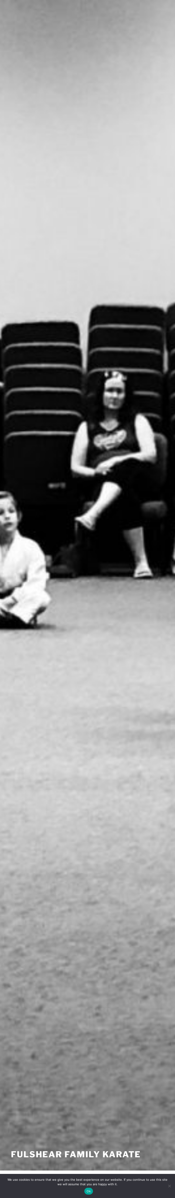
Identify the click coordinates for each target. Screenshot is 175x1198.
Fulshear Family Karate (76, 1154)
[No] (169, 1186)
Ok (89, 1191)
